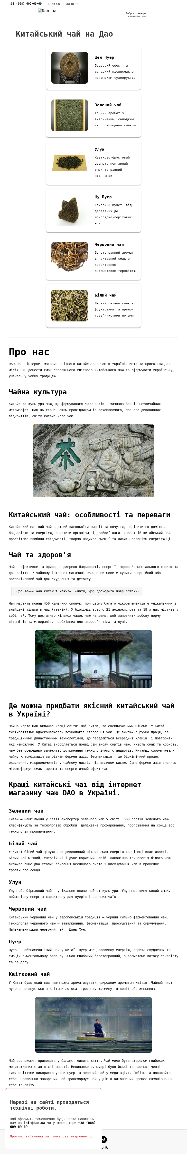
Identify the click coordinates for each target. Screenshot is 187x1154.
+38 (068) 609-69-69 (25, 3)
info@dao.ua (34, 1123)
